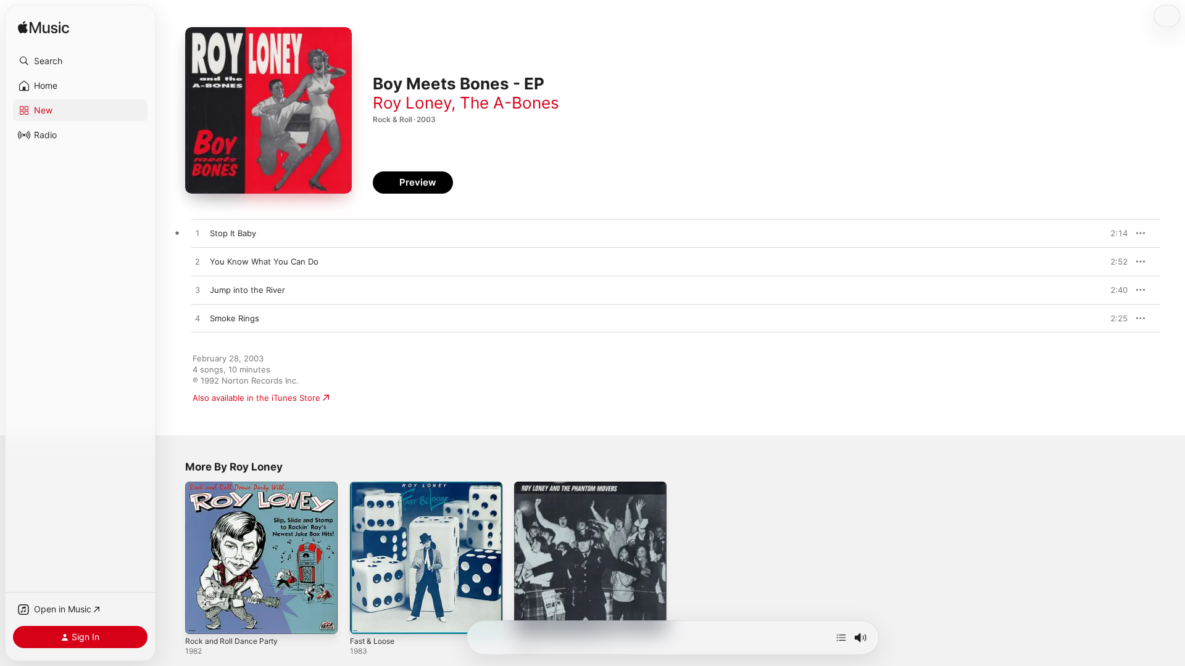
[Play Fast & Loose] (365, 618)
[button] (80, 61)
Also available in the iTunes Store (256, 398)
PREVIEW (1114, 233)
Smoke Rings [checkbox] (234, 318)
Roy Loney (412, 102)
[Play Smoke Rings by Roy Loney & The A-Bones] (197, 318)
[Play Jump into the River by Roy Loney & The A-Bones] (197, 290)
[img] (43, 28)
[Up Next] (841, 637)
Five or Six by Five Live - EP (567, 486)
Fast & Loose (375, 486)
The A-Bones (509, 102)
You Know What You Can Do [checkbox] (264, 261)
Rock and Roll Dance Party (235, 486)
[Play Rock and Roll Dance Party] (200, 618)
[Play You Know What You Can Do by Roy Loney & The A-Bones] (197, 262)
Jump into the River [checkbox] (247, 290)
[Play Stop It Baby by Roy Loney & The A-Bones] (197, 233)
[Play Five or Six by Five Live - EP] (529, 618)
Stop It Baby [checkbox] (233, 233)
